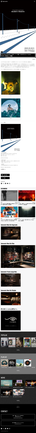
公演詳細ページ (3, 169)
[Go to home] (4, 1)
